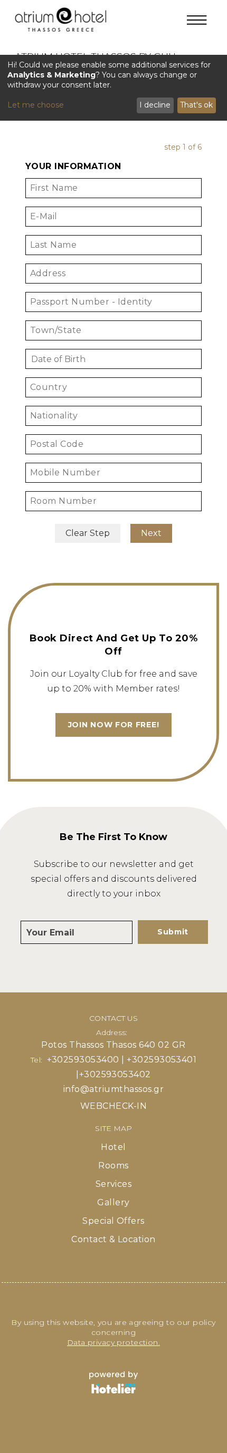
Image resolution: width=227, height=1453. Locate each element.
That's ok (196, 105)
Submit (172, 932)
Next (151, 533)
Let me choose (35, 105)
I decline (155, 105)
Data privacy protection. (113, 1342)
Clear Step (87, 533)
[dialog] (113, 88)
